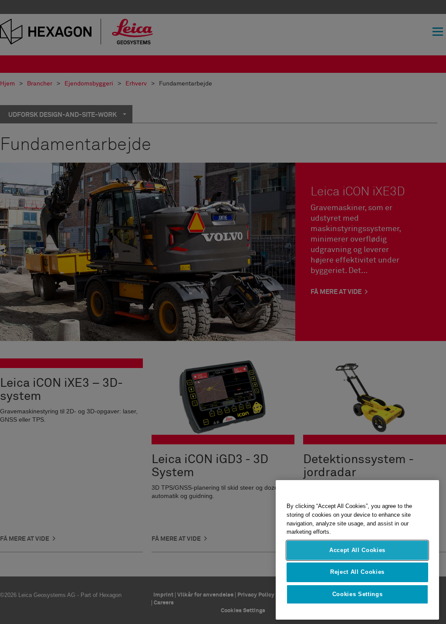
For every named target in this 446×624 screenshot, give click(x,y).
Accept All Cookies (357, 550)
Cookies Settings (357, 594)
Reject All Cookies (357, 572)
